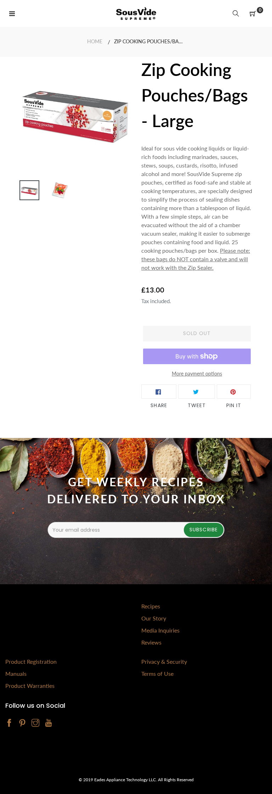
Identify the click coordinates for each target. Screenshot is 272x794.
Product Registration (31, 661)
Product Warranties (30, 685)
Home (94, 41)
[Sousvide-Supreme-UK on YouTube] (48, 723)
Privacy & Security (164, 661)
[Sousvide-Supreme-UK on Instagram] (35, 723)
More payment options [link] (197, 374)
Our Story (153, 618)
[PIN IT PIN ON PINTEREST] (234, 391)
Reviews (151, 642)
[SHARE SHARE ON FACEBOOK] (158, 391)
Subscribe (203, 529)
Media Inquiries (160, 630)
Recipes (150, 606)
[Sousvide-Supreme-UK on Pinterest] (22, 723)
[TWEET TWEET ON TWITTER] (196, 391)
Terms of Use (157, 673)
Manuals (16, 673)
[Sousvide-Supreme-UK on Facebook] (9, 723)
